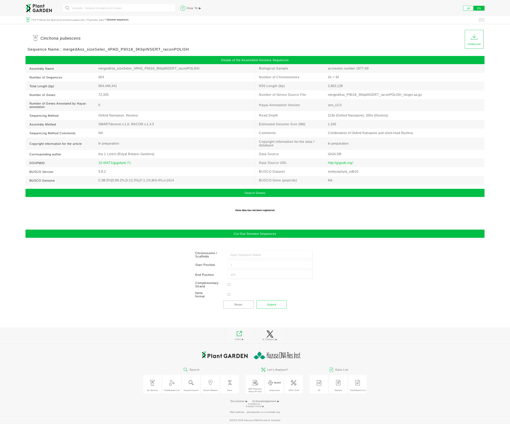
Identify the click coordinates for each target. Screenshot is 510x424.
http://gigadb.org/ (340, 163)
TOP (34, 20)
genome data (96, 20)
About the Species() (63, 20)
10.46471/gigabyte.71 (114, 163)
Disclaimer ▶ (239, 401)
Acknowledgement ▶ (266, 401)
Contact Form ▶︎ (255, 406)
